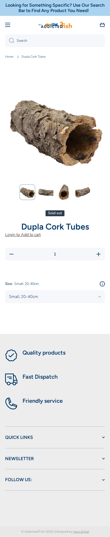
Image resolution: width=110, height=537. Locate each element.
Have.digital (81, 532)
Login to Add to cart (23, 234)
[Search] (9, 40)
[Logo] (55, 24)
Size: (22, 283)
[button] (102, 24)
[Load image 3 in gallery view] (64, 192)
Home (9, 57)
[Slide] (102, 283)
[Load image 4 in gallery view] (83, 192)
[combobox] (55, 40)
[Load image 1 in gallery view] (27, 192)
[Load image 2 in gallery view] (46, 192)
